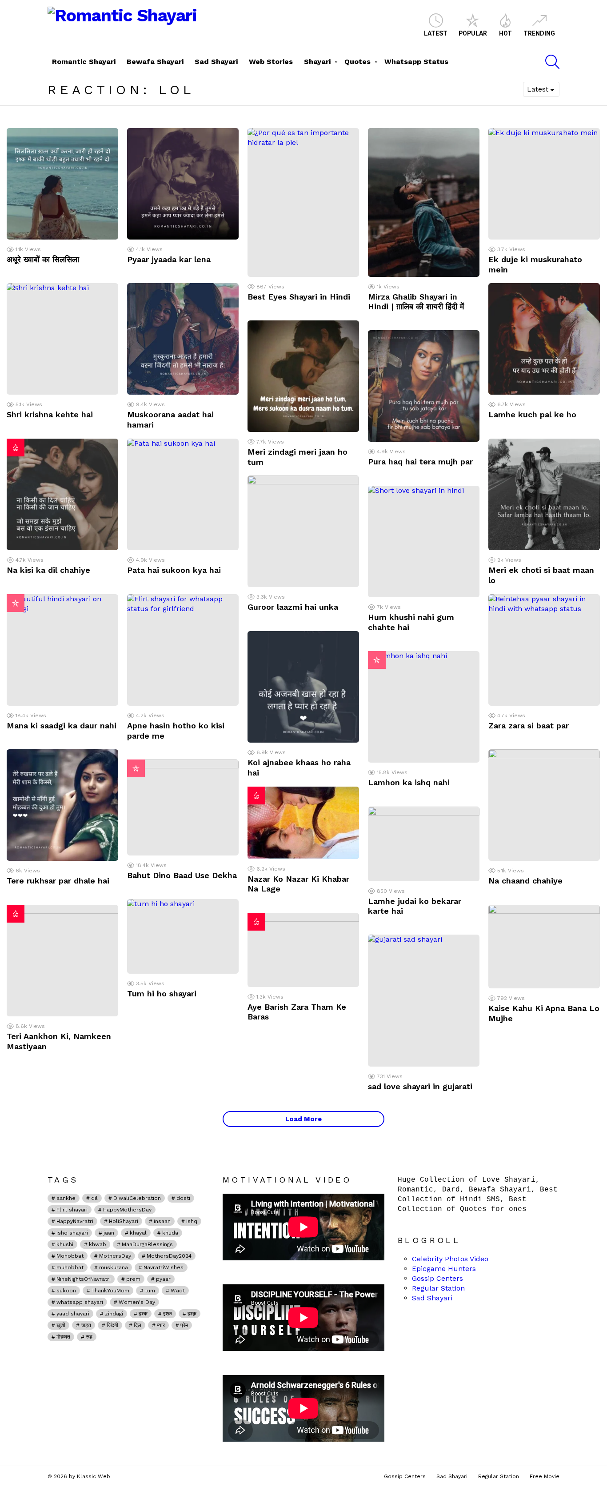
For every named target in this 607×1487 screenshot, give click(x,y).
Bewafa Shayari (155, 61)
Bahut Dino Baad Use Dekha (182, 875)
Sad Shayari (216, 61)
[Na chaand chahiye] (544, 805)
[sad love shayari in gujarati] (423, 1001)
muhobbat (70, 1267)
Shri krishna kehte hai (50, 414)
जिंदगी (112, 1325)
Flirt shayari (72, 1210)
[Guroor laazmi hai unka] (303, 531)
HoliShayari (123, 1221)
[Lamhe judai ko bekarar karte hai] (423, 844)
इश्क (143, 1314)
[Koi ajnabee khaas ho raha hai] (303, 687)
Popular (473, 33)
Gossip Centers (437, 1278)
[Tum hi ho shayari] (183, 936)
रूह (89, 1337)
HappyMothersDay (127, 1210)
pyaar (163, 1279)
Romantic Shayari (84, 61)
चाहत (86, 1325)
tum (150, 1290)
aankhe (66, 1198)
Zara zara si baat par (528, 725)
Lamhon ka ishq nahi (409, 782)
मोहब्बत (63, 1337)
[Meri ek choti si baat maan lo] (544, 494)
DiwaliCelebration (137, 1198)
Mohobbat (70, 1256)
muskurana (113, 1267)
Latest (435, 33)
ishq (191, 1221)
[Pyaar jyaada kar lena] (183, 184)
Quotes (357, 61)
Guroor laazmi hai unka (293, 607)
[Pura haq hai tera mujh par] (423, 386)
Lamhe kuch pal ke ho (532, 414)
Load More (303, 1119)
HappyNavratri (74, 1221)
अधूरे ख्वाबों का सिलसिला (43, 259)
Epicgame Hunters (444, 1268)
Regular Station (438, 1288)
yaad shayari (72, 1314)
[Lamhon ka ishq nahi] (423, 707)
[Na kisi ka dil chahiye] (62, 494)
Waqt (178, 1290)
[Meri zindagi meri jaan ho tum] (303, 376)
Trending (539, 33)
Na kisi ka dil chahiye (48, 570)
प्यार (161, 1325)
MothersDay (115, 1256)
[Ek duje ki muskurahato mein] (544, 184)
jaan (109, 1233)
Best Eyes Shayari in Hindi (299, 296)
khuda (170, 1233)
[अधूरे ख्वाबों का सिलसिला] (62, 184)
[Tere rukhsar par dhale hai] (62, 805)
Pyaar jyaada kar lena (169, 259)
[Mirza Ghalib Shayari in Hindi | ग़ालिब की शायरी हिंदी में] (423, 202)
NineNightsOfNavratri (83, 1279)
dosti (183, 1198)
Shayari (317, 61)
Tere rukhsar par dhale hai (58, 880)
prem (133, 1279)
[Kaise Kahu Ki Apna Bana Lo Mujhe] (544, 946)
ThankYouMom (110, 1290)
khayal (138, 1233)
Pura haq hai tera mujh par (420, 461)
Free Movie (544, 1476)
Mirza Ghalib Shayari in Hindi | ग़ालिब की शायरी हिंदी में (416, 302)
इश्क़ (192, 1314)
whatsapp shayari (79, 1302)
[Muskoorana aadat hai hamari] (183, 339)
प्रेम (184, 1325)
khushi (64, 1244)
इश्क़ (167, 1314)
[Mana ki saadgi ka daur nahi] (62, 650)
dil (94, 1198)
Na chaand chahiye (525, 880)
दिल (137, 1325)
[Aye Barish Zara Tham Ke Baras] (303, 950)
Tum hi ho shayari (161, 993)
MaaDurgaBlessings (147, 1244)
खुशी (60, 1325)
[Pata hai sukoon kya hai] (183, 494)
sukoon (66, 1290)
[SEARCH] (552, 62)
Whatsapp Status (416, 61)
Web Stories (271, 61)
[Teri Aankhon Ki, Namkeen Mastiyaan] (62, 960)
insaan (162, 1221)
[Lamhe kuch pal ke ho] (544, 339)
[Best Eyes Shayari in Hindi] (303, 202)
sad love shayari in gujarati (420, 1086)
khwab (97, 1244)
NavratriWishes (164, 1267)
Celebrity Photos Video (450, 1259)
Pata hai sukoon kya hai (174, 570)
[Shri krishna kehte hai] (62, 339)
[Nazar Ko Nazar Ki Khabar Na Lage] (303, 823)
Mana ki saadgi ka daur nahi (61, 725)
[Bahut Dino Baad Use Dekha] (183, 807)
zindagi (114, 1314)
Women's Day (137, 1302)
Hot (505, 33)
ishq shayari (72, 1233)
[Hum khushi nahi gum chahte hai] (423, 541)
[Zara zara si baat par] (544, 650)
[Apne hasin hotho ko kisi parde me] (183, 650)
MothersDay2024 (169, 1256)
